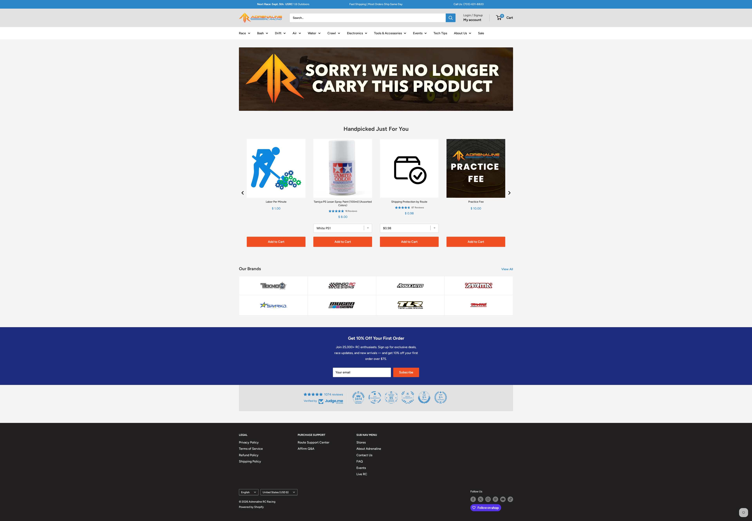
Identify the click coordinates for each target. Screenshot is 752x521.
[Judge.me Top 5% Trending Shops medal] (440, 397)
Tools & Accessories (388, 33)
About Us (460, 33)
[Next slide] (509, 193)
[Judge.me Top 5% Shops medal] (424, 397)
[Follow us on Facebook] (473, 499)
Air (295, 33)
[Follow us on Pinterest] (495, 499)
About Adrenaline (368, 449)
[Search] (451, 18)
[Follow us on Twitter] (480, 499)
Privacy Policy (249, 442)
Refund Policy (248, 455)
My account (472, 20)
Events (417, 33)
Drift (278, 33)
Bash (260, 33)
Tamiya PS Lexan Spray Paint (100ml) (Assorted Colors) (343, 203)
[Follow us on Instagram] (488, 499)
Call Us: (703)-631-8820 (469, 4)
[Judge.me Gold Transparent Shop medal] (375, 397)
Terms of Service (251, 449)
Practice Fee (476, 201)
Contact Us (364, 455)
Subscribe (406, 372)
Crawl (331, 33)
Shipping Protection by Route (409, 201)
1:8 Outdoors (283, 4)
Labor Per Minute (276, 201)
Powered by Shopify (251, 507)
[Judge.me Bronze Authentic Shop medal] (407, 397)
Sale (481, 33)
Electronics (355, 33)
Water (312, 33)
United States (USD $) (276, 492)
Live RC (361, 474)
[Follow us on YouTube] (503, 499)
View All (507, 269)
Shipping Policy (250, 461)
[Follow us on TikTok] (510, 499)
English (245, 492)
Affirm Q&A (306, 449)
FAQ (359, 461)
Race (242, 33)
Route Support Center (313, 442)
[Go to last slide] (243, 193)
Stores (361, 442)
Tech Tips (440, 33)
